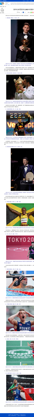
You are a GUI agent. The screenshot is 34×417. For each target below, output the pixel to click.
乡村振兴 (24, 4)
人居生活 (15, 4)
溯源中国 (28, 4)
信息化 (18, 4)
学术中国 (22, 4)
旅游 (31, 4)
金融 (11, 4)
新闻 (3, 6)
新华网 (1, 6)
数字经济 (20, 4)
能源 (32, 4)
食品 (13, 4)
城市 (30, 4)
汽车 (12, 4)
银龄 (26, 4)
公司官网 (6, 3)
